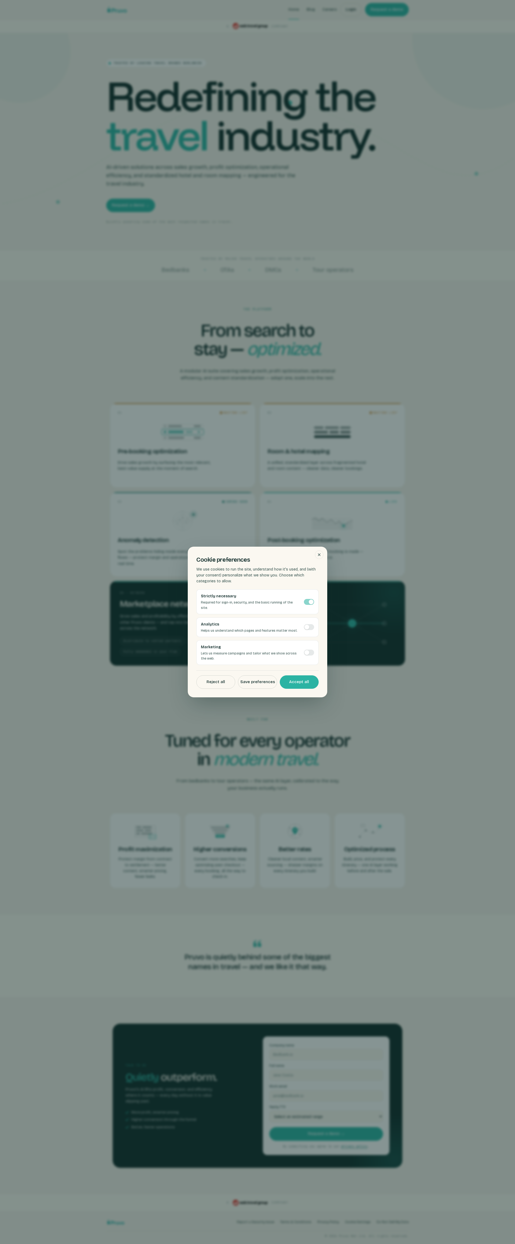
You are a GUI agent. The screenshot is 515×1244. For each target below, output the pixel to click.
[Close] (319, 554)
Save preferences (257, 681)
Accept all (299, 681)
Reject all (216, 681)
